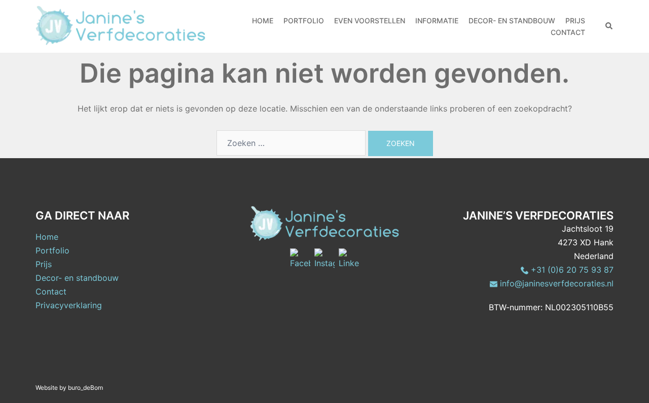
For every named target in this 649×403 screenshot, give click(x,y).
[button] (609, 26)
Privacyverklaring (68, 305)
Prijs (43, 264)
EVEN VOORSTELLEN (369, 20)
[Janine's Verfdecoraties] (120, 24)
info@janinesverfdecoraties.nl (555, 283)
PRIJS (575, 20)
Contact (50, 291)
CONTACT (568, 32)
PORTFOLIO (303, 20)
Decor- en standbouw (77, 278)
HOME (262, 20)
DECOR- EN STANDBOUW (511, 20)
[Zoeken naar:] (291, 143)
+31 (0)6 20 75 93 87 (571, 270)
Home (46, 237)
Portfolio (52, 250)
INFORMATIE (436, 20)
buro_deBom (85, 387)
